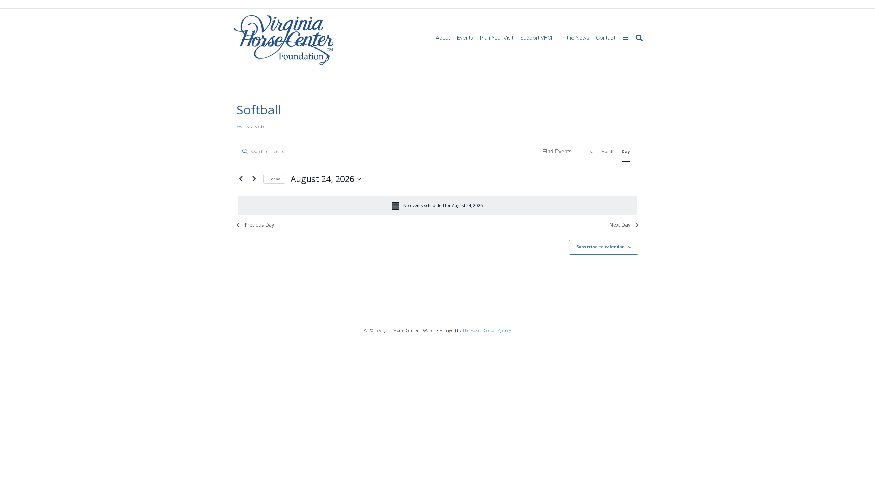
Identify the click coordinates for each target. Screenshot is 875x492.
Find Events (556, 151)
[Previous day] (241, 179)
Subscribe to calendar (600, 247)
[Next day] (254, 179)
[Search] (637, 38)
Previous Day (259, 224)
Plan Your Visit (496, 38)
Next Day (619, 224)
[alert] (437, 205)
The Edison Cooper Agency (486, 330)
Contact (605, 38)
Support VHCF (537, 38)
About (443, 38)
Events (465, 38)
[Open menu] (625, 38)
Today (274, 178)
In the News (575, 38)
